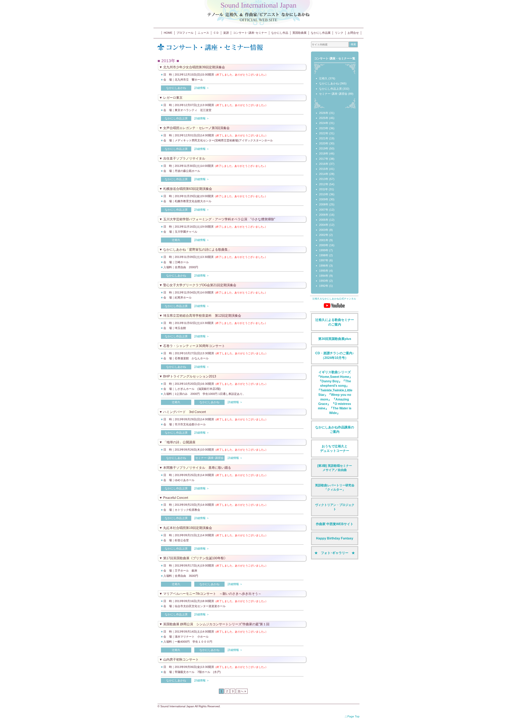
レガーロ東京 (173, 97)
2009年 (323, 199)
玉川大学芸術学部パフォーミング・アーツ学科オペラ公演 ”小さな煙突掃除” (219, 219)
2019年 (323, 148)
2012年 (323, 184)
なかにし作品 (279, 32)
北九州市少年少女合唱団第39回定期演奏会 (194, 67)
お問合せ (353, 32)
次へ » (241, 691)
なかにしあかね (176, 87)
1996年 (323, 265)
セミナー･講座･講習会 (209, 457)
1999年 (323, 250)
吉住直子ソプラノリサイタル (184, 158)
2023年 (323, 128)
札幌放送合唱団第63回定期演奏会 (187, 188)
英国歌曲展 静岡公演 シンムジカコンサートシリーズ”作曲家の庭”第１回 (216, 624)
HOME (168, 32)
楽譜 (226, 32)
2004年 (323, 224)
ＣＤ (216, 32)
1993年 (323, 280)
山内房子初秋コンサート (181, 659)
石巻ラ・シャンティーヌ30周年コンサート (194, 346)
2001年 (323, 240)
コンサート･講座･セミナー (250, 32)
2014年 (323, 174)
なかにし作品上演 (176, 118)
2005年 (323, 219)
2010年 (323, 194)
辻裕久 (176, 240)
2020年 (323, 143)
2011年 (323, 189)
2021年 (323, 138)
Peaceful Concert (175, 497)
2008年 (323, 204)
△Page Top (352, 716)
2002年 (323, 234)
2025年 (323, 118)
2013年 (323, 179)
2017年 (323, 158)
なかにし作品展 (321, 32)
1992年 (323, 285)
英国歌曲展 (299, 32)
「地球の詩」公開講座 (179, 442)
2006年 (323, 214)
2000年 (323, 245)
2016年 (323, 163)
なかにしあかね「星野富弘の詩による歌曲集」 (197, 249)
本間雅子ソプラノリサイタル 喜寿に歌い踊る (197, 467)
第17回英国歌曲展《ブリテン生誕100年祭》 (195, 558)
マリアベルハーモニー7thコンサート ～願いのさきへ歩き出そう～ (212, 593)
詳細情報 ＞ (201, 87)
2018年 (323, 153)
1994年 (323, 275)
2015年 (323, 168)
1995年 (323, 270)
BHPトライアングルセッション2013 (189, 376)
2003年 (323, 229)
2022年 (323, 133)
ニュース (203, 32)
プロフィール (185, 32)
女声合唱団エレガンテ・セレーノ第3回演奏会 (196, 128)
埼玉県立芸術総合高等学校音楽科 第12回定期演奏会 (202, 315)
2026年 (323, 113)
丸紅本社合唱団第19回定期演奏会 (187, 528)
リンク (339, 32)
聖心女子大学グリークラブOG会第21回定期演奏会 (199, 285)
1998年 (323, 255)
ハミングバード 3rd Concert (184, 412)
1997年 (323, 260)
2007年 (323, 209)
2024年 (323, 123)
